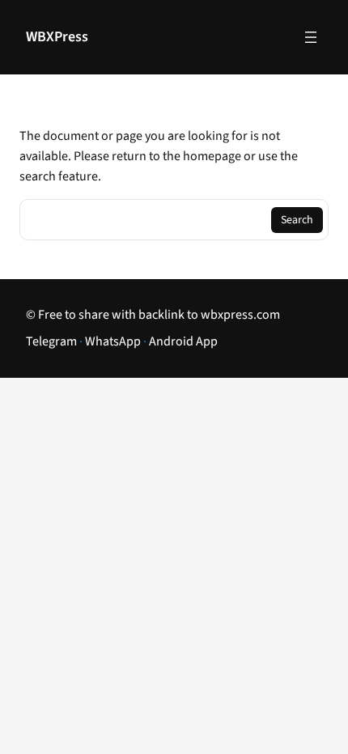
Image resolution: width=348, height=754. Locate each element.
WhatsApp (113, 341)
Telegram (51, 341)
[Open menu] (310, 37)
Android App (183, 341)
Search (297, 220)
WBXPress (57, 37)
